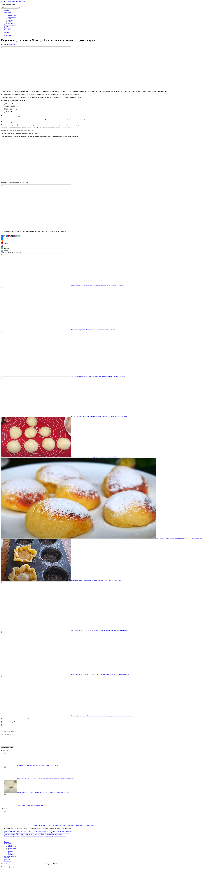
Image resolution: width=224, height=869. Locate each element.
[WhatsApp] (16, 236)
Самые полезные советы (13, 864)
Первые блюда (12, 15)
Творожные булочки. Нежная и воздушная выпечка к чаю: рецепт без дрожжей (179, 538)
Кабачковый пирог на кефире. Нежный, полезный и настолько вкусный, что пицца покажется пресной (35, 836)
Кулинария (7, 12)
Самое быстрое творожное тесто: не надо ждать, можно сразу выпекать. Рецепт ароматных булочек (100, 457)
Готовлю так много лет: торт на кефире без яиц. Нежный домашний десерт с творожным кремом (100, 674)
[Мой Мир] (7, 236)
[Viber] (14, 236)
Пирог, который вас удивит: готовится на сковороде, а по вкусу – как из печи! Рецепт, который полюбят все (36, 833)
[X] (11, 236)
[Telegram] (19, 236)
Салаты (10, 18)
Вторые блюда (12, 17)
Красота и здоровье (10, 25)
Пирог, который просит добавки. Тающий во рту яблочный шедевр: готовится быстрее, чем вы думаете (64, 825)
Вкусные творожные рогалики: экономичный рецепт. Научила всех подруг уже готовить (97, 285)
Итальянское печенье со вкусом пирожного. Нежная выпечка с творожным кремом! (96, 580)
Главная (6, 10)
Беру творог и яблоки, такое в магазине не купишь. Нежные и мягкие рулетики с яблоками (98, 376)
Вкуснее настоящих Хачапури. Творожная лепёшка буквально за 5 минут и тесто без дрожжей (99, 416)
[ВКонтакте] (2, 236)
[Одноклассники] (4, 236)
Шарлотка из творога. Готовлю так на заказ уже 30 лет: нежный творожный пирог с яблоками (99, 630)
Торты (9, 21)
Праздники (7, 28)
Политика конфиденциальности (10, 867)
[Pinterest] (9, 236)
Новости (6, 26)
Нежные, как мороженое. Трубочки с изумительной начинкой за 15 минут (93, 329)
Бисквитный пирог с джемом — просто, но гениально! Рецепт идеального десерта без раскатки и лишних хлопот (38, 831)
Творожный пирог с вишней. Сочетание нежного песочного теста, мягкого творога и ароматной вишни (102, 716)
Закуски (10, 14)
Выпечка (10, 20)
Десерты (10, 23)
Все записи (7, 29)
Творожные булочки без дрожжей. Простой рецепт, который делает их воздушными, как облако (33, 834)
